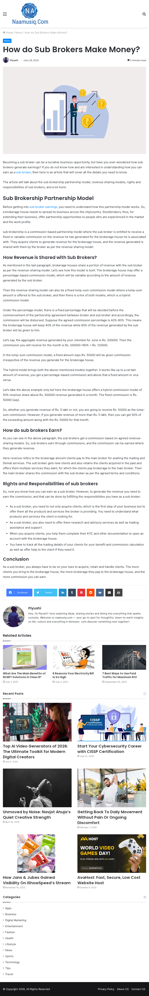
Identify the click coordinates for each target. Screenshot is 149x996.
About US (123, 989)
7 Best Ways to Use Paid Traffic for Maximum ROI (119, 675)
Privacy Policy (106, 989)
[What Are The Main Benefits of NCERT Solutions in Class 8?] (25, 657)
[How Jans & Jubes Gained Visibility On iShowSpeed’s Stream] (37, 853)
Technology (12, 962)
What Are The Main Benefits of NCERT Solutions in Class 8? (24, 675)
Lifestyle (10, 944)
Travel (9, 974)
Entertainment (14, 926)
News (18, 32)
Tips (7, 968)
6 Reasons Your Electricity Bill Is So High (73, 675)
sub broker (23, 172)
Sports (9, 956)
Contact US (138, 989)
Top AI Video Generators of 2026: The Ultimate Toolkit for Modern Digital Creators (35, 751)
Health (9, 938)
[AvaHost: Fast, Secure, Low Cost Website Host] (111, 853)
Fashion (10, 932)
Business (10, 914)
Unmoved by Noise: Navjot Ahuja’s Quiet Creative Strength (37, 814)
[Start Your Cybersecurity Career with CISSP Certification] (111, 722)
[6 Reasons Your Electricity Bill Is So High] (74, 657)
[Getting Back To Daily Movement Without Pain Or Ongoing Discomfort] (111, 788)
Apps (8, 908)
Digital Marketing (15, 920)
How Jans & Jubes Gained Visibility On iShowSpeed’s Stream (37, 880)
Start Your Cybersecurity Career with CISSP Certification (109, 748)
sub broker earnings (43, 207)
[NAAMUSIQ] (30, 14)
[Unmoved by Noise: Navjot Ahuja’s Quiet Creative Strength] (37, 788)
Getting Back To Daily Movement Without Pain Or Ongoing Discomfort (109, 817)
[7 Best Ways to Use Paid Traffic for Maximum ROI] (124, 657)
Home (9, 32)
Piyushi (14, 60)
